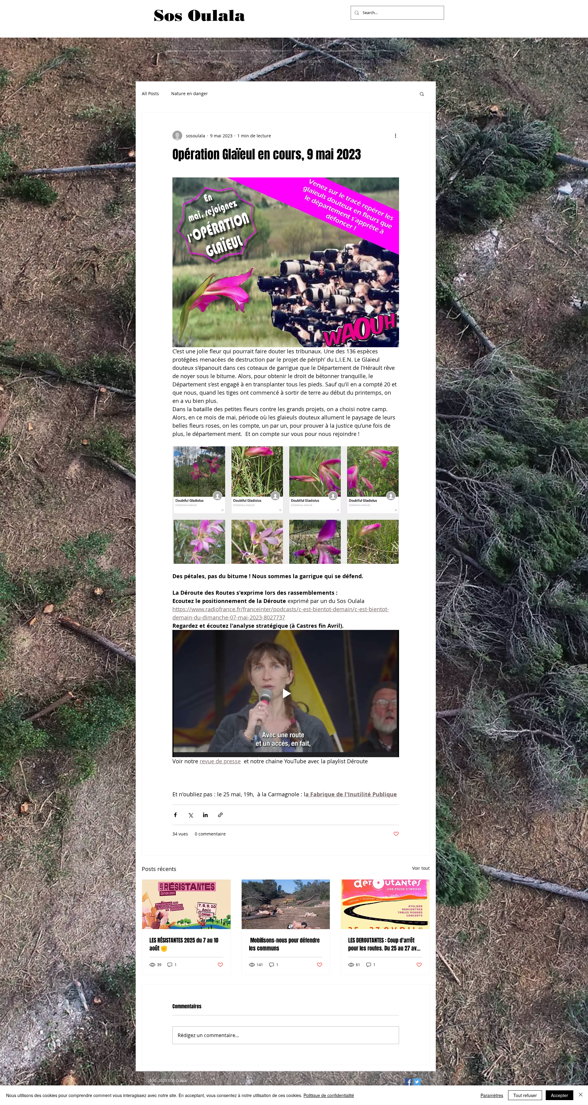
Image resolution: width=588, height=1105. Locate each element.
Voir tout (421, 868)
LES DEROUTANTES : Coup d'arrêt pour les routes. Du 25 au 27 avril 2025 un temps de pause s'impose (384, 944)
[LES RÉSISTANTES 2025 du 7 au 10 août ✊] (186, 904)
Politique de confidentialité (328, 1095)
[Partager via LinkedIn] (205, 815)
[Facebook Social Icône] (408, 1081)
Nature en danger (189, 93)
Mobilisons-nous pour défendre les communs (284, 944)
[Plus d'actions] (395, 135)
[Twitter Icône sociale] (416, 1081)
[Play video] (285, 693)
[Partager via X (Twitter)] (190, 815)
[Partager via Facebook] (175, 815)
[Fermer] (580, 1095)
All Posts (150, 93)
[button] (422, 93)
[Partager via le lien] (220, 815)
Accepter (559, 1095)
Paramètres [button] (492, 1095)
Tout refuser (525, 1095)
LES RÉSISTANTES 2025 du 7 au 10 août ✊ (183, 944)
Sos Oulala (199, 15)
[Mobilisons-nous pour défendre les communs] (286, 904)
